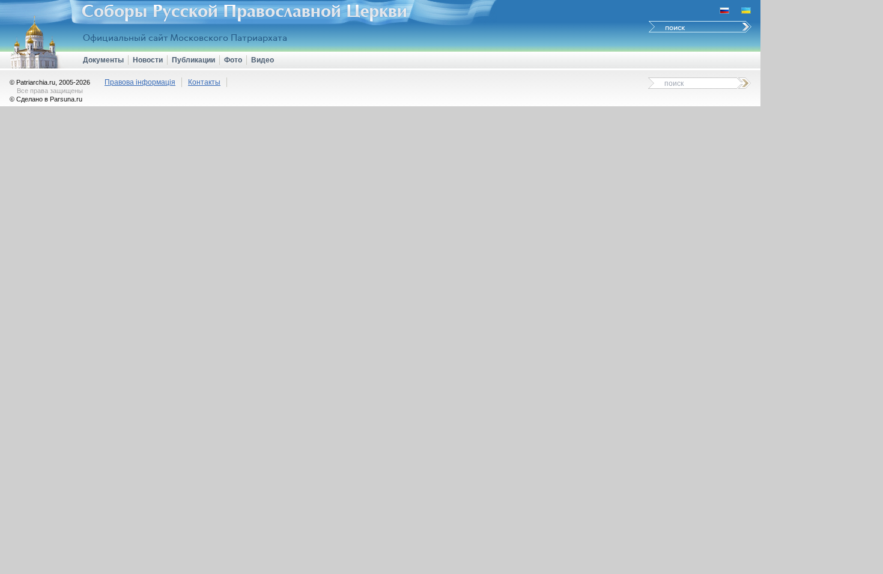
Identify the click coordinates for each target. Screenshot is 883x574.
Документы (103, 60)
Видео (262, 60)
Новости (148, 60)
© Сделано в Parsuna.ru (46, 99)
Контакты (204, 82)
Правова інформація (140, 82)
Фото (233, 60)
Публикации (193, 60)
